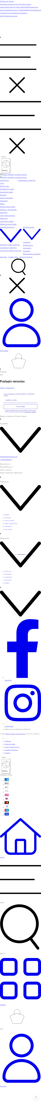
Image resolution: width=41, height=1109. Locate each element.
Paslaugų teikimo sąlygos (12, 747)
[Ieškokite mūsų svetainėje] (20, 277)
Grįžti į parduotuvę (7, 388)
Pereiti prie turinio (7, 1)
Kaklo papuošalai (11, 523)
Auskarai (8, 518)
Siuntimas (7, 753)
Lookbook (8, 577)
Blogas (7, 583)
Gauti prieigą (20, 406)
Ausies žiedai (9, 520)
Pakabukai (8, 526)
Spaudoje (8, 580)
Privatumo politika (10, 744)
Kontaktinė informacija (11, 750)
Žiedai (7, 515)
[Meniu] (18, 65)
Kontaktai (8, 574)
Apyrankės (8, 529)
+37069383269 (6, 459)
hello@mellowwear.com (8, 456)
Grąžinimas (8, 741)
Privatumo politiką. (30, 412)
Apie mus (8, 571)
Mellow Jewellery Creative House (15, 734)
